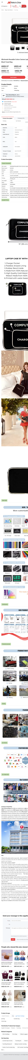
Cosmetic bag (17, 1018)
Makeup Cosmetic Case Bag (21, 1044)
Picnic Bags (14, 1034)
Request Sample (24, 80)
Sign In (3, 112)
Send (13, 939)
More (2, 1049)
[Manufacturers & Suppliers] (14, 2)
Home (2, 9)
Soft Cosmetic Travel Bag (22, 1047)
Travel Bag (16, 9)
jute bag (3, 1018)
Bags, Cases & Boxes (9, 9)
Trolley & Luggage (24, 1034)
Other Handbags (5, 1034)
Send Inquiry (13, 77)
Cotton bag (3, 1021)
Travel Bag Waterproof (7, 1044)
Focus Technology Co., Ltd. (17, 1054)
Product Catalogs (20, 1016)
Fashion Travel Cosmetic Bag (8, 1047)
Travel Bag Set (18, 1040)
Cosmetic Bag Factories (7, 1040)
